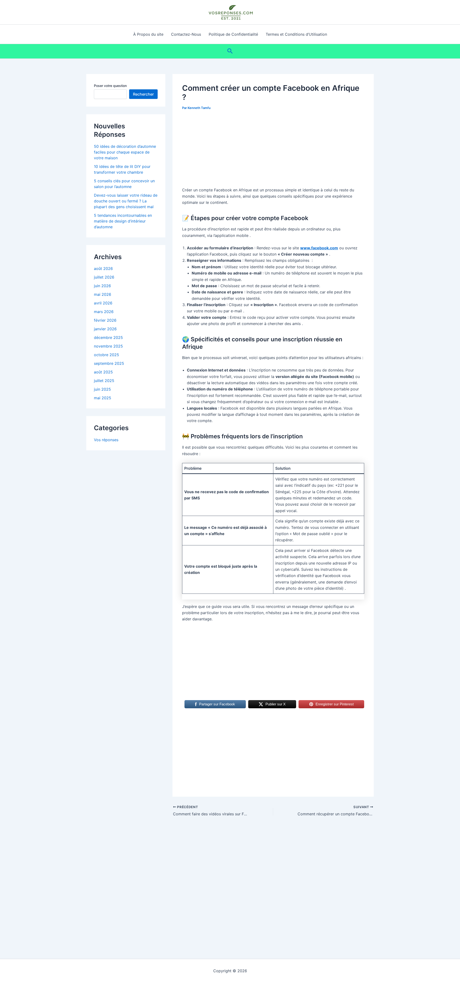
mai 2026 (102, 294)
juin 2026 (102, 285)
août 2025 (103, 372)
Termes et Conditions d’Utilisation (296, 34)
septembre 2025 (109, 363)
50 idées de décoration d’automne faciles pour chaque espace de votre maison (125, 152)
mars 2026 (104, 311)
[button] (230, 51)
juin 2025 (102, 389)
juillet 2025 (104, 380)
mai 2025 (102, 397)
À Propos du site (148, 34)
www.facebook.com (319, 248)
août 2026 (103, 268)
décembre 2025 (108, 337)
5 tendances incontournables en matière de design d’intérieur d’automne (123, 221)
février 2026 (105, 320)
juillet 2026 (104, 277)
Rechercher (143, 94)
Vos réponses (106, 439)
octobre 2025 (106, 354)
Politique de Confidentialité (233, 34)
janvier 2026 (105, 328)
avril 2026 (103, 303)
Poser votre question (110, 86)
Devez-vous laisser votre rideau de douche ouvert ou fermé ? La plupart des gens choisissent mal (125, 201)
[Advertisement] (273, 151)
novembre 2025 (108, 346)
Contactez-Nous (186, 34)
